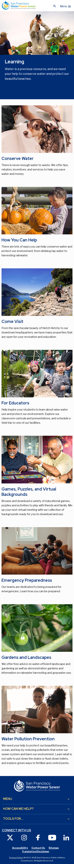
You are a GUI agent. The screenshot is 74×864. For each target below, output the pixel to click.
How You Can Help (19, 240)
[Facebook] (38, 837)
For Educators (15, 403)
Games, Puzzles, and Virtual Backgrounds (29, 491)
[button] (65, 5)
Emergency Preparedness (27, 580)
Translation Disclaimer (35, 851)
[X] (10, 837)
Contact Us (38, 847)
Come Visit (12, 321)
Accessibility (20, 847)
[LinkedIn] (66, 837)
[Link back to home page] (19, 5)
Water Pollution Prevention (28, 739)
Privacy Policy (16, 858)
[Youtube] (52, 837)
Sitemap (54, 847)
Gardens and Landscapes (26, 657)
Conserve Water (18, 158)
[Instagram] (24, 837)
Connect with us (16, 830)
